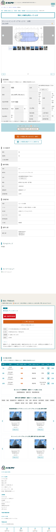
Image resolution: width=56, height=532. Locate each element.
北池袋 (46, 400)
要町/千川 (28, 392)
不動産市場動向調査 (5, 512)
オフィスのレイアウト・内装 (7, 489)
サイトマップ (4, 507)
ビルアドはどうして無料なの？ (7, 498)
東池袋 (3, 400)
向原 (27, 400)
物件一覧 (10, 7)
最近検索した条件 (7, 530)
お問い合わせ (4, 509)
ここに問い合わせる (28, 321)
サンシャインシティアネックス (32, 10)
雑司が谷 (35, 400)
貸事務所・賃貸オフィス (8, 10)
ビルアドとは (4, 496)
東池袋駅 (23, 10)
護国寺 (30, 403)
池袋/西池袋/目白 (21, 392)
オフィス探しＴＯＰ (4, 7)
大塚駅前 (52, 400)
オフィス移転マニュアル (6, 487)
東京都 (15, 10)
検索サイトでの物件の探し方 (7, 485)
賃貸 (2, 10)
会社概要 (3, 500)
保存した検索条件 (21, 530)
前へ (4, 74)
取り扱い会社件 (50, 24)
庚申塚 (35, 403)
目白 (27, 403)
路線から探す (4, 480)
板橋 (40, 403)
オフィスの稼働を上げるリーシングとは (9, 518)
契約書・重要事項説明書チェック (8, 491)
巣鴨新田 (17, 403)
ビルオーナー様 (4, 516)
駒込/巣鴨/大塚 (35, 392)
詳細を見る (15, 429)
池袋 (8, 400)
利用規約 (3, 503)
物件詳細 (14, 7)
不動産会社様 (4, 522)
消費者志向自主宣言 (5, 505)
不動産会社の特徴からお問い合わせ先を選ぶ (28, 129)
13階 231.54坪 (41, 10)
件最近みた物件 (35, 530)
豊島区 (19, 10)
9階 (3, 378)
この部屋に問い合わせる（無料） (29, 136)
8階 (3, 373)
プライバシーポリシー (5, 502)
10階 (3, 383)
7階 (3, 368)
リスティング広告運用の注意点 (7, 524)
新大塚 (22, 403)
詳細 (52, 368)
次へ (52, 74)
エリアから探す (4, 478)
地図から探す (4, 482)
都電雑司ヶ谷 (21, 400)
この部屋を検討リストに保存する (29, 142)
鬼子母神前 (41, 400)
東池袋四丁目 (13, 400)
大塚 (30, 400)
